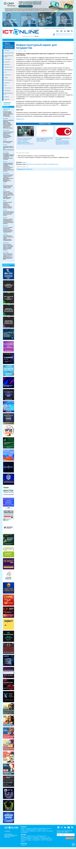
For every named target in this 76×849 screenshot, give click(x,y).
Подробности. (20, 119)
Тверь (4, 139)
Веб (48, 837)
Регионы (43, 39)
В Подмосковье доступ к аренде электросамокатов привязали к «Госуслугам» (8, 114)
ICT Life (44, 829)
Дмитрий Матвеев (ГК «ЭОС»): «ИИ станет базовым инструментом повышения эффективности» (10, 22)
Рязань (5, 144)
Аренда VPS (24, 844)
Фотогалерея (50, 831)
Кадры (6, 77)
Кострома (5, 252)
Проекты (49, 828)
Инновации (7, 90)
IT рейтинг (39, 829)
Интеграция (7, 59)
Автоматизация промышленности (9, 47)
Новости (23, 828)
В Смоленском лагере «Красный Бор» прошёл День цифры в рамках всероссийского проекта (8, 247)
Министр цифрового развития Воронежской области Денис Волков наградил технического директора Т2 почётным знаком (8, 124)
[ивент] (8, 817)
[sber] (38, 6)
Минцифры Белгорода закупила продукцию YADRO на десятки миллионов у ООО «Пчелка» (8, 156)
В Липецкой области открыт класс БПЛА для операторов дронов (8, 213)
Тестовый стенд (24, 831)
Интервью (35, 828)
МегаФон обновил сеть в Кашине (8, 142)
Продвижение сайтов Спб (24, 169)
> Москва (36, 36)
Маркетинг (7, 64)
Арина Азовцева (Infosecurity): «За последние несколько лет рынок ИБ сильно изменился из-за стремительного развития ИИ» (64, 21)
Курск (4, 200)
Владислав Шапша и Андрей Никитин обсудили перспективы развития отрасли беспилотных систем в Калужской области (8, 167)
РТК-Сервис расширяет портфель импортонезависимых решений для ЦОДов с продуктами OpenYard (63, 141)
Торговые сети (8, 67)
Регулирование (8, 80)
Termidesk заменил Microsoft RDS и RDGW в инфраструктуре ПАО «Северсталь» (46, 23)
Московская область (6, 109)
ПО (5, 72)
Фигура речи (33, 831)
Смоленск (6, 242)
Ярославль (6, 130)
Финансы (6, 82)
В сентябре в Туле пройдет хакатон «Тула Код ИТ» (8, 186)
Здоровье (6, 99)
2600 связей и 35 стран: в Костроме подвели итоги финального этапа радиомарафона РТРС (8, 256)
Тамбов (5, 234)
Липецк (5, 210)
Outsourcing (7, 74)
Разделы (37, 39)
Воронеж (5, 118)
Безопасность (8, 87)
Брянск (5, 217)
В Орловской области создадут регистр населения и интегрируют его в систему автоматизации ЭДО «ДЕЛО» (8, 195)
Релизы (39, 831)
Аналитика (28, 828)
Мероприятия (42, 828)
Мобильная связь (9, 53)
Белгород (6, 152)
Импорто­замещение (7, 43)
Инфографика (24, 832)
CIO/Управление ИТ (8, 94)
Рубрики (31, 39)
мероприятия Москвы (41, 164)
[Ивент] (8, 273)
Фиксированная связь (8, 56)
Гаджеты (6, 96)
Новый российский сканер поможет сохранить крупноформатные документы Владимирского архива (8, 178)
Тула (4, 184)
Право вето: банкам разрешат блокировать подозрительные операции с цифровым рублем (43, 157)
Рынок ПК (7, 61)
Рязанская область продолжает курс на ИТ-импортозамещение (8, 148)
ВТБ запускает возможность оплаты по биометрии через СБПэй (36, 155)
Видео (43, 831)
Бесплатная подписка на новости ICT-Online (64, 831)
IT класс (23, 829)
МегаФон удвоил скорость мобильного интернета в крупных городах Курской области (7, 205)
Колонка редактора (30, 829)
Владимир (6, 173)
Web (5, 85)
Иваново (5, 225)
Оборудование (8, 69)
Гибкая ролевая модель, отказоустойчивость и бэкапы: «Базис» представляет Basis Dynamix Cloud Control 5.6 (25, 141)
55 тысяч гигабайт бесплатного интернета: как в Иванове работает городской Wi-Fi (8, 230)
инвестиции (32, 164)
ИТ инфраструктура (53, 164)
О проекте (7, 831)
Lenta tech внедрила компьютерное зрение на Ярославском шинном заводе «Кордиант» (8, 134)
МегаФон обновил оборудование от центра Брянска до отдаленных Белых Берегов (8, 221)
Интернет (7, 50)
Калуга (5, 161)
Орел (4, 190)
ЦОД (27, 164)
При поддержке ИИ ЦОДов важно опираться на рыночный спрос (45, 139)
